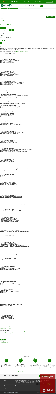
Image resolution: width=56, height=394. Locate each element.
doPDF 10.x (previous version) (5, 325)
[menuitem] (3, 13)
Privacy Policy (39, 392)
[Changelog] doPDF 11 (5, 24)
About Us (27, 385)
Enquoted (27, 382)
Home (5, 385)
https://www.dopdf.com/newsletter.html (21, 331)
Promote (27, 388)
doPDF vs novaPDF (21, 371)
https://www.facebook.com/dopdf (9, 332)
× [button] (54, 375)
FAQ (6, 370)
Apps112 (18, 382)
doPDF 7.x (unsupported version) (5, 328)
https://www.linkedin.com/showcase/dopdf (9, 334)
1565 (3, 35)
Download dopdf (50, 16)
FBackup (19, 381)
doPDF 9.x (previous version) (5, 326)
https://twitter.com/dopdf (6, 333)
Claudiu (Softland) (3, 34)
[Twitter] (39, 386)
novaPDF (26, 381)
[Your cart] (51, 5)
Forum (16, 388)
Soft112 (16, 382)
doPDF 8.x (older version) (4, 327)
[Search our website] (54, 5)
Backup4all (16, 381)
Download (16, 385)
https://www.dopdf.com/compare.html (19, 227)
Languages (5, 388)
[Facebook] (37, 386)
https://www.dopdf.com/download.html (22, 51)
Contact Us (50, 370)
